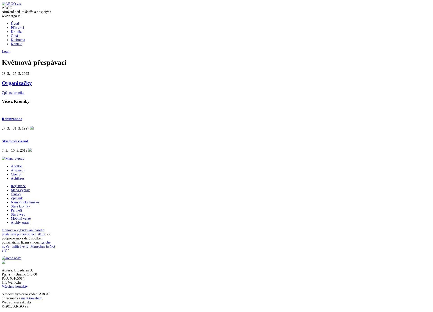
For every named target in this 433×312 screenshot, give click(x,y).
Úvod (15, 23)
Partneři (16, 210)
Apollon (17, 166)
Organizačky (17, 83)
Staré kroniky (20, 206)
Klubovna (18, 40)
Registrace (18, 186)
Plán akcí (17, 28)
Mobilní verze (21, 218)
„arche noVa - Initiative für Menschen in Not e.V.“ (28, 246)
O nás (15, 36)
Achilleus (17, 178)
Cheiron (16, 174)
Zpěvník (17, 198)
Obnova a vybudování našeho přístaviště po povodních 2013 (23, 232)
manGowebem (31, 298)
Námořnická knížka (25, 202)
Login (6, 51)
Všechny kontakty (15, 286)
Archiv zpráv (20, 222)
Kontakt (16, 44)
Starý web (18, 214)
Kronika (17, 32)
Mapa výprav (20, 190)
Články (16, 194)
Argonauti (18, 170)
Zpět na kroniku (13, 93)
